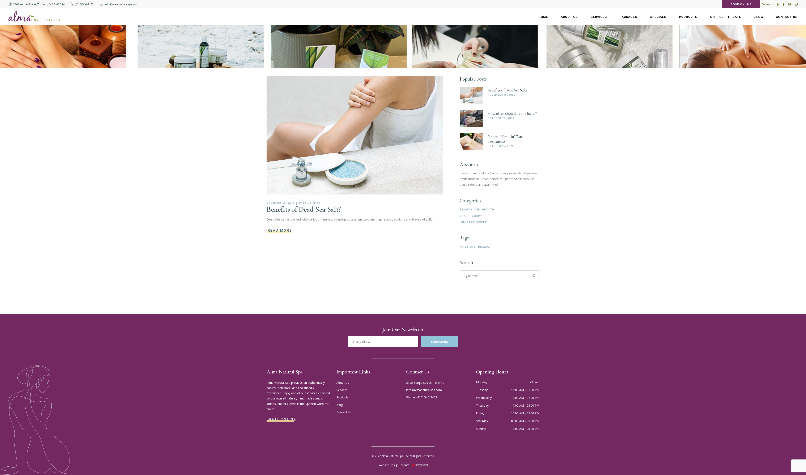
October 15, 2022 (501, 146)
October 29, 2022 (501, 118)
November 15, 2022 (280, 203)
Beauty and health (477, 209)
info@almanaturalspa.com (424, 390)
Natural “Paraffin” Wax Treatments (505, 139)
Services (342, 390)
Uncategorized (474, 222)
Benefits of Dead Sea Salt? (304, 209)
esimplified (311, 203)
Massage (468, 246)
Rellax (484, 246)
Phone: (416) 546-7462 (421, 397)
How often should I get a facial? (512, 113)
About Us (342, 383)
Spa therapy (471, 215)
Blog (339, 405)
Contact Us (344, 412)
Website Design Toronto (394, 465)
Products (342, 397)
